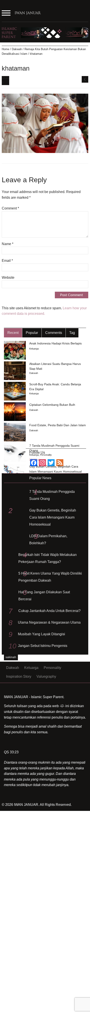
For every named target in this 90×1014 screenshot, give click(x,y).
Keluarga (34, 348)
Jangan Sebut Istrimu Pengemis (42, 646)
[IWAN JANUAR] (28, 14)
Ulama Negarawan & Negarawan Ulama (49, 622)
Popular (32, 333)
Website (8, 277)
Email (7, 260)
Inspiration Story (18, 676)
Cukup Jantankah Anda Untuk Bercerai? (49, 611)
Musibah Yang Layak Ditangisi (41, 634)
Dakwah (17, 49)
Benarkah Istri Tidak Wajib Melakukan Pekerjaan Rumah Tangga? (47, 558)
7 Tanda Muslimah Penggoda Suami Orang (52, 495)
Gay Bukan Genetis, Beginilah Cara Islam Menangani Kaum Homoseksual (52, 517)
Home (5, 49)
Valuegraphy (46, 676)
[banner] (45, 32)
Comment (10, 208)
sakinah (10, 657)
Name (7, 244)
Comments (53, 333)
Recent (13, 333)
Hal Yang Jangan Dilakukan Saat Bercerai (44, 595)
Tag (72, 333)
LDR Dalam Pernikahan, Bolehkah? (48, 539)
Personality (46, 454)
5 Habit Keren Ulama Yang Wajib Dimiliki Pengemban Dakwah (50, 577)
